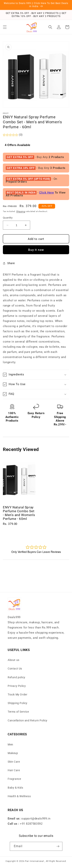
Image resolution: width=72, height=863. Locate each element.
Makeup (13, 753)
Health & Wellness (19, 796)
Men (10, 744)
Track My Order (17, 694)
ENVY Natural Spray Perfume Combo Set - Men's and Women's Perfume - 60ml (19, 513)
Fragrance (14, 778)
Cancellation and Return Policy (27, 720)
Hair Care (14, 770)
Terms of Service (18, 711)
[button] (5, 27)
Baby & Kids (15, 787)
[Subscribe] (58, 846)
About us (13, 659)
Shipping (20, 211)
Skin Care (14, 761)
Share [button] (11, 263)
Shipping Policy (17, 703)
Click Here (46, 192)
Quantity (7, 217)
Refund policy (16, 677)
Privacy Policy (17, 685)
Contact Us (15, 668)
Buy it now (36, 250)
